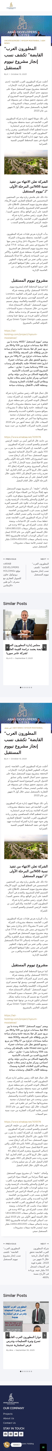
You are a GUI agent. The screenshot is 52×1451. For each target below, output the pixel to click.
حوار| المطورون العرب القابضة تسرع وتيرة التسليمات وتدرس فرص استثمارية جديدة (23, 1341)
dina (11, 1350)
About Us (8, 1418)
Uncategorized (12, 41)
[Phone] (7, 1445)
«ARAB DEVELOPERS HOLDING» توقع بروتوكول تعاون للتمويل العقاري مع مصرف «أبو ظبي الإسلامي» (12, 572)
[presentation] (26, 625)
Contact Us (9, 1423)
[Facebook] (5, 1434)
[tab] (20, 687)
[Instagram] (10, 1434)
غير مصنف (7, 728)
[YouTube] (16, 1434)
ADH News (18, 728)
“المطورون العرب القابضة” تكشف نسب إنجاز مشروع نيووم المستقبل (40, 567)
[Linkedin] (21, 1434)
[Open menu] (46, 6)
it (7, 74)
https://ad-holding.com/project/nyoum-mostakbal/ (20, 334)
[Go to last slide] (7, 647)
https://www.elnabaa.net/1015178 (22, 437)
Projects (8, 1413)
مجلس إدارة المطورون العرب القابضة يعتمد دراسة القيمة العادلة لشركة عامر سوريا (25, 649)
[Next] (44, 647)
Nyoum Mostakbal (30, 41)
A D (11, 658)
